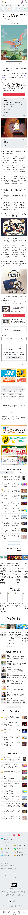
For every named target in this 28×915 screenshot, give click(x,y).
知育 (10, 391)
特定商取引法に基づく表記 (9, 878)
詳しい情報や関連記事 (14, 357)
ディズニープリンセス (19, 389)
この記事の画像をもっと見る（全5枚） (14, 339)
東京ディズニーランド (15, 387)
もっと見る (14, 543)
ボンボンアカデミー (5, 861)
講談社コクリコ (3, 635)
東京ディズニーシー (7, 389)
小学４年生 (13, 396)
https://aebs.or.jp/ (14, 896)
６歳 (4, 394)
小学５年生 (21, 396)
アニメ (20, 391)
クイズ (4, 391)
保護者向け (20, 399)
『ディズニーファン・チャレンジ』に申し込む (14, 94)
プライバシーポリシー (17, 875)
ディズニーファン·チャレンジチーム (9, 23)
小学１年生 (10, 394)
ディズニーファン (5, 863)
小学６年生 (5, 399)
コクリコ (10, 646)
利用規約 (17, 874)
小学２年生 (18, 394)
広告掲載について (8, 875)
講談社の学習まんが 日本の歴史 (8, 865)
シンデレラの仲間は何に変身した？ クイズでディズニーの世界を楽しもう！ (17, 405)
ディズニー (5, 387)
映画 (15, 391)
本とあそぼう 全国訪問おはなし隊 (8, 868)
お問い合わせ (11, 874)
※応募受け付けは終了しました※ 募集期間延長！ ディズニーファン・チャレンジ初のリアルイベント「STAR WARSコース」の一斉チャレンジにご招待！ (10, 418)
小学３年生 (5, 396)
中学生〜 (13, 399)
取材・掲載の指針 (19, 878)
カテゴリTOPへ (14, 412)
